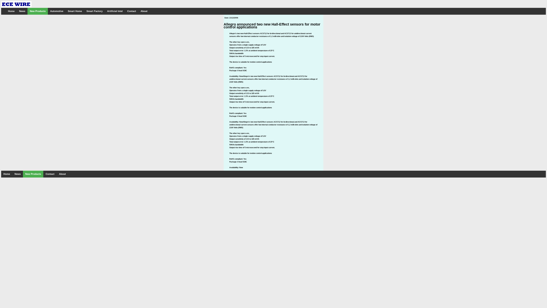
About (144, 11)
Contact (131, 11)
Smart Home (75, 11)
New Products (38, 11)
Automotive (56, 11)
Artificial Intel (115, 11)
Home (11, 11)
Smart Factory (94, 11)
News (22, 11)
